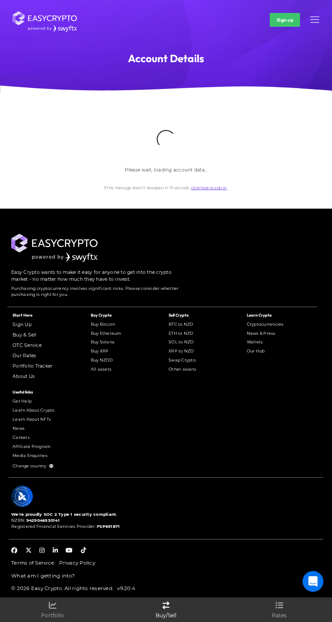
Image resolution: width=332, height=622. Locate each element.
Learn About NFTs (32, 419)
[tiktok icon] (83, 551)
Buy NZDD (102, 360)
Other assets (182, 369)
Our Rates (24, 356)
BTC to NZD (181, 324)
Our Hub (256, 351)
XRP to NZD (181, 351)
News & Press (261, 333)
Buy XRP (100, 351)
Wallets (255, 342)
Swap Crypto (182, 360)
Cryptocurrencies (265, 324)
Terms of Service (32, 563)
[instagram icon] (42, 551)
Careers (21, 437)
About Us (24, 376)
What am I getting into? (43, 576)
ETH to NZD (181, 333)
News (19, 428)
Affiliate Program (32, 446)
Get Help (22, 401)
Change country (30, 465)
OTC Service (27, 345)
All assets (101, 369)
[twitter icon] (29, 551)
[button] (314, 20)
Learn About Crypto (34, 410)
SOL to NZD (181, 342)
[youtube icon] (69, 551)
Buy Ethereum (106, 333)
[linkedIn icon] (55, 551)
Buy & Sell (25, 335)
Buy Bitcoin (103, 324)
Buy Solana (103, 342)
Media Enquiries (30, 455)
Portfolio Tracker (32, 366)
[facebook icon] (14, 551)
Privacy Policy (77, 563)
